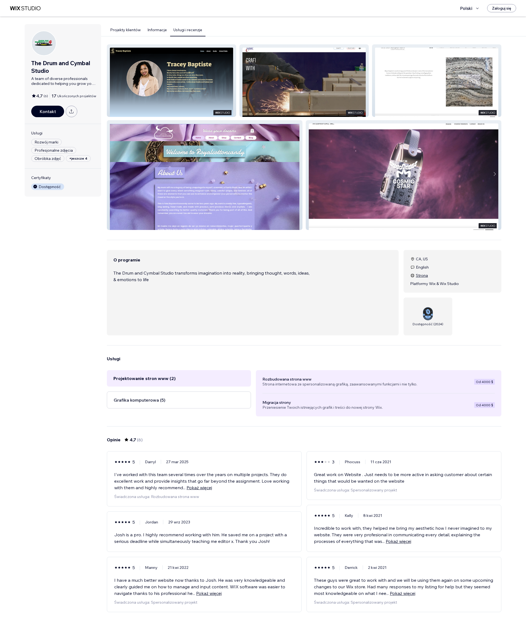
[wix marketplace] (25, 8)
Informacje (157, 29)
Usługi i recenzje (187, 29)
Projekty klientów (125, 29)
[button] (171, 80)
